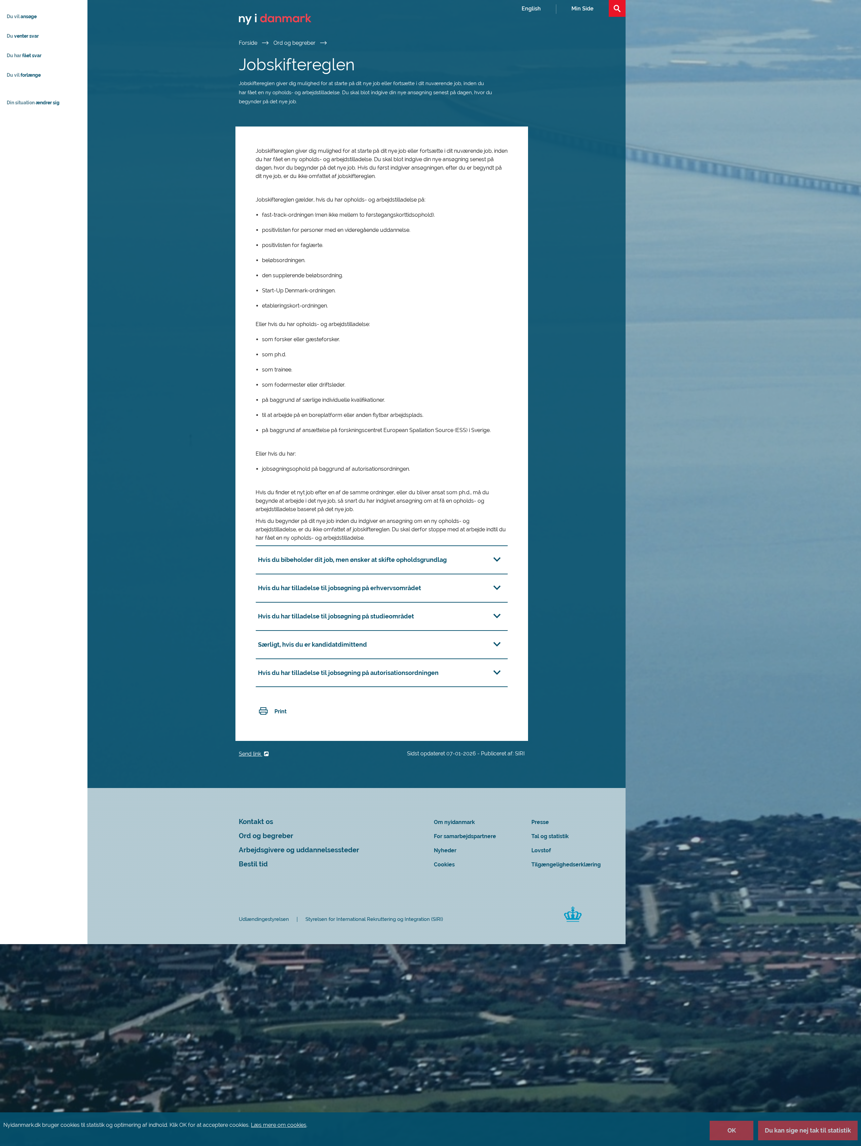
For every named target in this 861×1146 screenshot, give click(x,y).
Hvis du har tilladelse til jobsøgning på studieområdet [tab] (336, 616)
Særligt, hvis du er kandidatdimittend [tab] (312, 644)
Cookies (444, 864)
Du (23, 36)
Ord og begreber (295, 43)
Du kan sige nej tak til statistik (808, 1130)
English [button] (531, 8)
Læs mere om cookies (278, 1125)
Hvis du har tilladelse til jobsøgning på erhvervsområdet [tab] (339, 588)
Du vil (22, 16)
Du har (24, 55)
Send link (250, 754)
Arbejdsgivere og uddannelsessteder (299, 850)
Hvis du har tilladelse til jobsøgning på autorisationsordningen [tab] (348, 672)
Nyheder (445, 850)
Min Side (582, 8)
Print (280, 711)
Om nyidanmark (454, 822)
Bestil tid (253, 864)
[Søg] (617, 8)
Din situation (33, 102)
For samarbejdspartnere (465, 836)
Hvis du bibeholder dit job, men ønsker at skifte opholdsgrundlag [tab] (352, 559)
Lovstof (541, 850)
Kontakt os (256, 822)
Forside (249, 43)
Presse (540, 822)
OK (731, 1130)
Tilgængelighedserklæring (566, 864)
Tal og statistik (550, 836)
